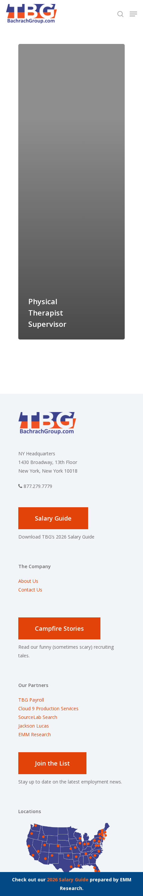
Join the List (52, 763)
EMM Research (34, 734)
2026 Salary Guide (67, 879)
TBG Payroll (31, 700)
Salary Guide (53, 518)
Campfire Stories (59, 628)
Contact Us (30, 589)
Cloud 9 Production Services (48, 708)
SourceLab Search (38, 717)
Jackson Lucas (33, 726)
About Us (28, 581)
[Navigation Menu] (133, 14)
